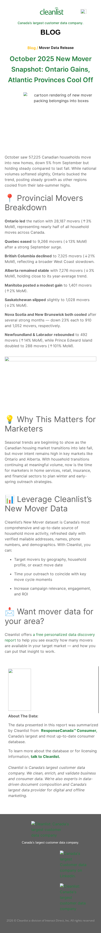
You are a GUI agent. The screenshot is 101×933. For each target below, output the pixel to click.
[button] (73, 12)
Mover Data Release (56, 47)
